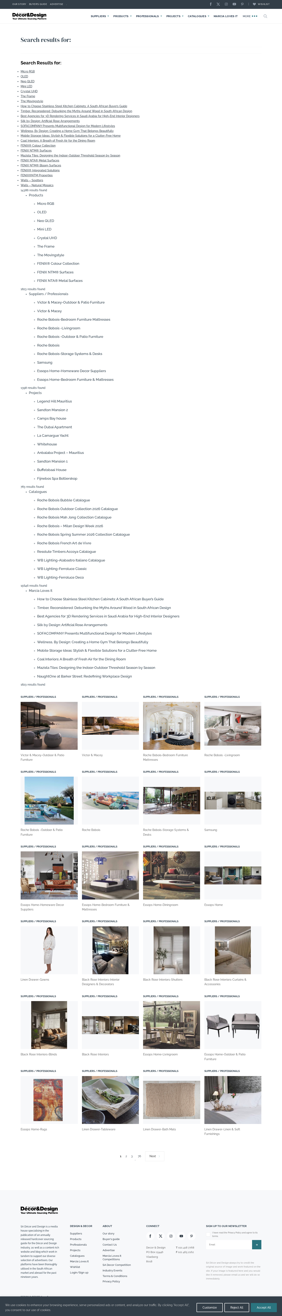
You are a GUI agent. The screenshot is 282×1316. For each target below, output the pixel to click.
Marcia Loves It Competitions (112, 1257)
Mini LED (26, 86)
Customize (210, 1307)
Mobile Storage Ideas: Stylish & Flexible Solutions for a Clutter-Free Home (71, 135)
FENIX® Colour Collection (38, 145)
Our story (19, 4)
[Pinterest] (243, 4)
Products (120, 16)
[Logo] (29, 16)
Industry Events (112, 1270)
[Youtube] (235, 4)
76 (139, 1156)
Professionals (147, 16)
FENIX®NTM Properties (37, 175)
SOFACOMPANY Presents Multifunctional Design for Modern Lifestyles (68, 126)
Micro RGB (28, 71)
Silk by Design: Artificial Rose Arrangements (50, 121)
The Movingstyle (32, 101)
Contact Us (110, 1244)
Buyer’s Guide (38, 4)
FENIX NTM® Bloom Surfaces (41, 165)
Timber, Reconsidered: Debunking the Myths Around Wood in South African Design (76, 111)
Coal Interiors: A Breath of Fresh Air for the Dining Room (58, 140)
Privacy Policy (111, 1281)
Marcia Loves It (226, 16)
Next (152, 1156)
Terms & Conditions (115, 1275)
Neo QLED (27, 81)
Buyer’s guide (111, 1239)
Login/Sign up (79, 1272)
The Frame (28, 96)
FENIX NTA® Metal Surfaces (40, 160)
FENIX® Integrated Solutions (40, 170)
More (247, 16)
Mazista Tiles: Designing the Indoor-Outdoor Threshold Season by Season (70, 155)
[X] (219, 4)
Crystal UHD (29, 91)
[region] (141, 1306)
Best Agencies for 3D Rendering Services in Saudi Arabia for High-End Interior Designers (80, 116)
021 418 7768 (186, 1247)
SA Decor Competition (117, 1264)
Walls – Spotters (32, 180)
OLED (24, 76)
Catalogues (197, 16)
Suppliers (98, 16)
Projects (173, 16)
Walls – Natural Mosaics (37, 185)
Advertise (56, 4)
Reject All (236, 1307)
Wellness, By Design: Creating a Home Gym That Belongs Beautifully (67, 131)
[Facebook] (212, 4)
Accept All (264, 1307)
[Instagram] (227, 4)
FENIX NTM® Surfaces (36, 150)
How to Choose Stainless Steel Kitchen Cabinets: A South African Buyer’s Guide (74, 106)
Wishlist (264, 4)
